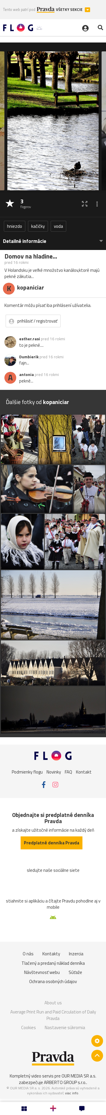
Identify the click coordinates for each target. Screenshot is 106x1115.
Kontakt (84, 772)
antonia (26, 374)
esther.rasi (29, 339)
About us (53, 1003)
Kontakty (51, 954)
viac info (71, 1093)
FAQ (68, 772)
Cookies (28, 1027)
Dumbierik (29, 357)
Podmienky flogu (27, 772)
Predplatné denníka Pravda (51, 842)
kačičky (38, 226)
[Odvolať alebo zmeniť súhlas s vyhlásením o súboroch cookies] (97, 1041)
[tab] (53, 238)
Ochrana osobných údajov (53, 981)
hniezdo (14, 226)
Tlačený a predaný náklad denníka (53, 963)
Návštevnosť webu (42, 972)
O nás (28, 954)
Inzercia (76, 954)
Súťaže (75, 972)
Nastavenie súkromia (65, 1027)
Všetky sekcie (69, 9)
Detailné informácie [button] (24, 241)
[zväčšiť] (84, 204)
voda (58, 226)
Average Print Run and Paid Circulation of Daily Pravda (53, 1015)
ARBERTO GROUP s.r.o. (65, 1082)
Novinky (54, 772)
